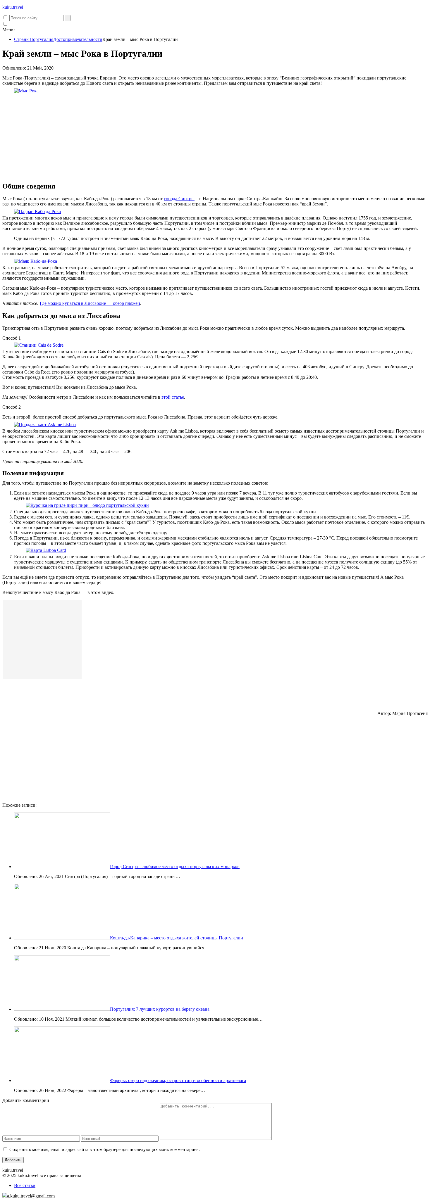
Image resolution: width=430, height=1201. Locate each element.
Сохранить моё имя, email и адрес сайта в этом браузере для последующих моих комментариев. (104, 1149)
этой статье (172, 397)
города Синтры (179, 198)
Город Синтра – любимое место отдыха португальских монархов (175, 866)
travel (12, 7)
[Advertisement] (215, 136)
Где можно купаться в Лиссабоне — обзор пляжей (90, 303)
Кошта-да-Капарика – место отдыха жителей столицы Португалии (176, 937)
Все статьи (24, 1185)
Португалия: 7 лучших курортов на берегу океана (159, 1009)
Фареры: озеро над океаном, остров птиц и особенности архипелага (178, 1080)
